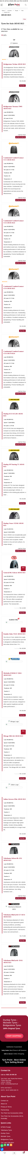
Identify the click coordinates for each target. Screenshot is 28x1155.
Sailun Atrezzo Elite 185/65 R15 (14, 799)
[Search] (25, 5)
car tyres (9, 10)
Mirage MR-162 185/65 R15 (13, 736)
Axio (22, 10)
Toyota (16, 10)
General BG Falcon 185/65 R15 (14, 573)
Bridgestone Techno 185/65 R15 (14, 64)
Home (3, 10)
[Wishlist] (5, 1153)
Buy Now (22, 85)
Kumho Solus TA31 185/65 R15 (14, 634)
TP (2, 35)
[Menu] (2, 5)
